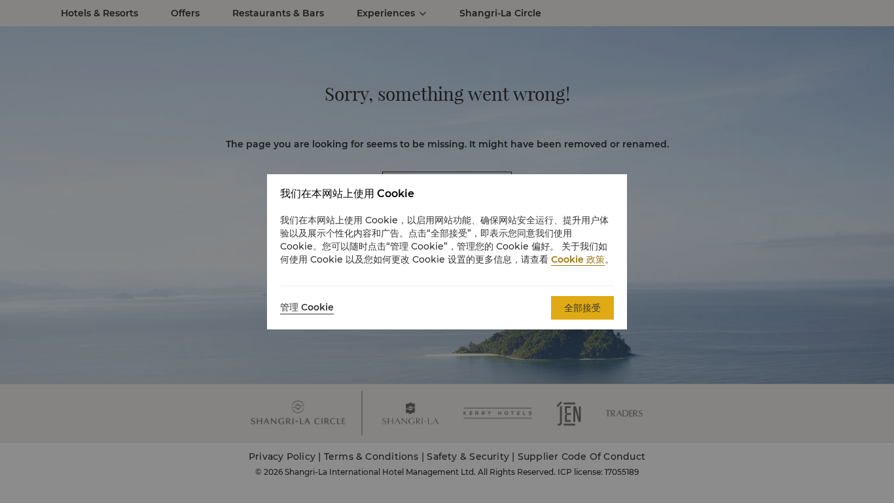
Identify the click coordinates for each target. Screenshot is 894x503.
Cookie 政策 (578, 259)
